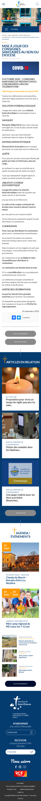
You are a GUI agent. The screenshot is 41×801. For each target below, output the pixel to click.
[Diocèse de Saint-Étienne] (20, 4)
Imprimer (26, 317)
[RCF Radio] (20, 774)
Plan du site (11, 789)
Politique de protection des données (20, 786)
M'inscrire (11, 752)
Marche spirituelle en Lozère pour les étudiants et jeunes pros (20, 641)
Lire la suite (20, 389)
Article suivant (20, 342)
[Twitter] (19, 317)
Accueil (4, 35)
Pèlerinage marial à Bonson (20, 670)
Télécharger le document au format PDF (20, 91)
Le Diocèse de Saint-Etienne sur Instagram (20, 767)
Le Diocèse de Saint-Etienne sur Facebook (16, 767)
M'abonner (12, 732)
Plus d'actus (20, 513)
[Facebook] (14, 317)
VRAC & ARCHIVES (13, 35)
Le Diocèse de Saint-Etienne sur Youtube (24, 767)
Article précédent (20, 334)
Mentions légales (27, 789)
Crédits (20, 792)
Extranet (20, 783)
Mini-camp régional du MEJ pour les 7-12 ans (20, 611)
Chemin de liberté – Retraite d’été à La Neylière (20, 564)
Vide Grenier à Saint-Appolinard (20, 655)
